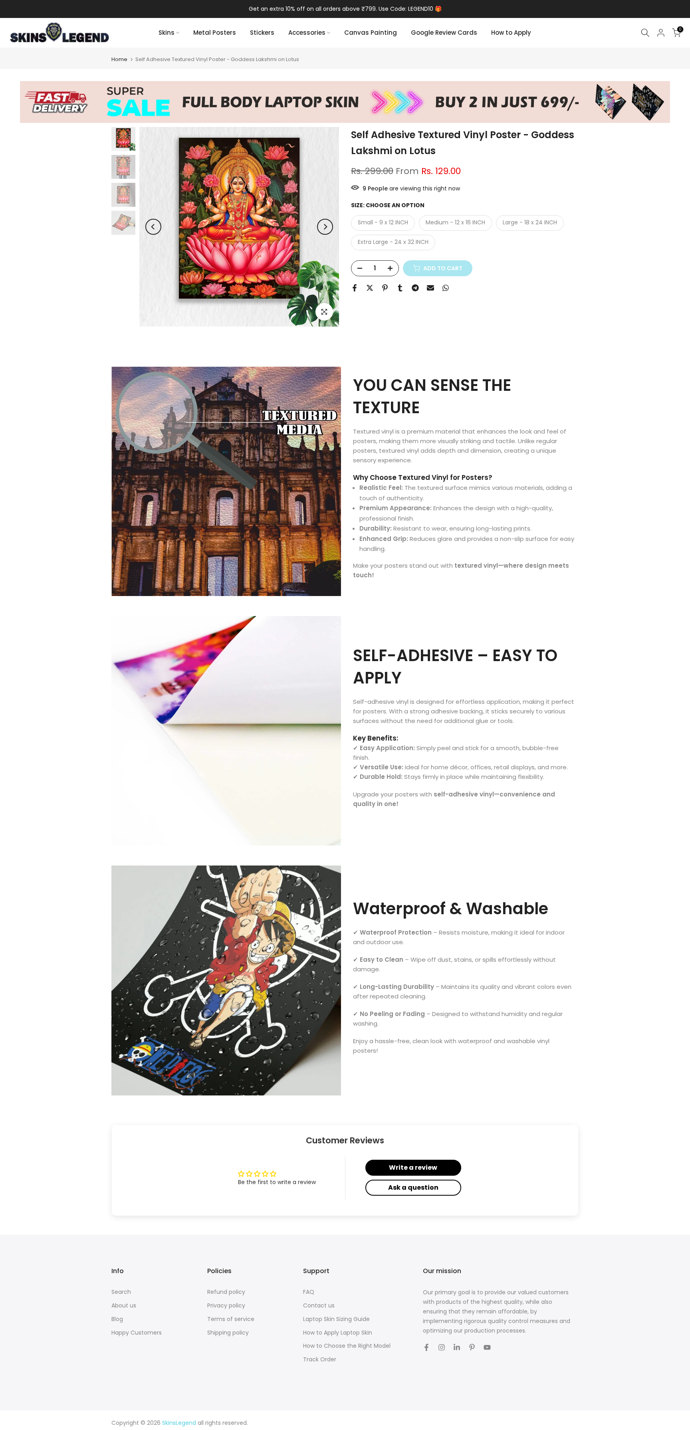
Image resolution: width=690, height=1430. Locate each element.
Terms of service (230, 1319)
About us (123, 1305)
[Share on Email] (430, 287)
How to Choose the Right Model (347, 1346)
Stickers (262, 32)
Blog (117, 1319)
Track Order (319, 1359)
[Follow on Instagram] (441, 1347)
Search (121, 1292)
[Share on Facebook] (354, 287)
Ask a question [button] (413, 1187)
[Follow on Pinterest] (472, 1347)
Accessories (306, 32)
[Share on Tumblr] (400, 287)
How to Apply (511, 32)
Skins (166, 32)
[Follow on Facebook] (426, 1347)
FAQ (308, 1292)
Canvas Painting (370, 32)
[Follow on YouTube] (487, 1347)
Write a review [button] (413, 1167)
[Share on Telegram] (415, 287)
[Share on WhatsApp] (445, 287)
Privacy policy (226, 1305)
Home (119, 59)
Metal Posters (214, 32)
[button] (158, 1355)
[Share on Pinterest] (385, 287)
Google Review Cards (444, 32)
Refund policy (226, 1292)
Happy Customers (136, 1333)
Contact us (319, 1305)
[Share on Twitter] (369, 287)
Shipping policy (228, 1333)
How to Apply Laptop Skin (337, 1333)
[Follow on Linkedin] (456, 1347)
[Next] (325, 227)
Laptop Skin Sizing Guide (336, 1319)
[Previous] (153, 227)
